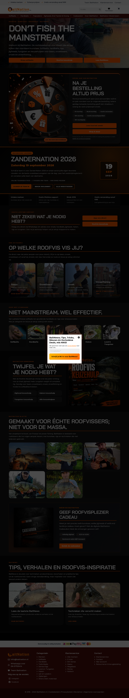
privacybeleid (72, 345)
